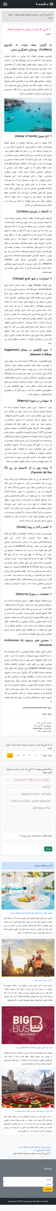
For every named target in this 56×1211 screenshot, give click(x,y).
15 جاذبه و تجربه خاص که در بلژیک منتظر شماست (33, 1111)
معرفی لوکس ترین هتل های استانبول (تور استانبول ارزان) (31, 913)
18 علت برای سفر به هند (43, 980)
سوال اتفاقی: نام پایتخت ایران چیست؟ (35, 835)
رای (10, 755)
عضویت (48, 1189)
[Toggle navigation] (5, 4)
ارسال (48, 849)
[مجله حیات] (44, 4)
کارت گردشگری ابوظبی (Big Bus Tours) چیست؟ (33, 1047)
